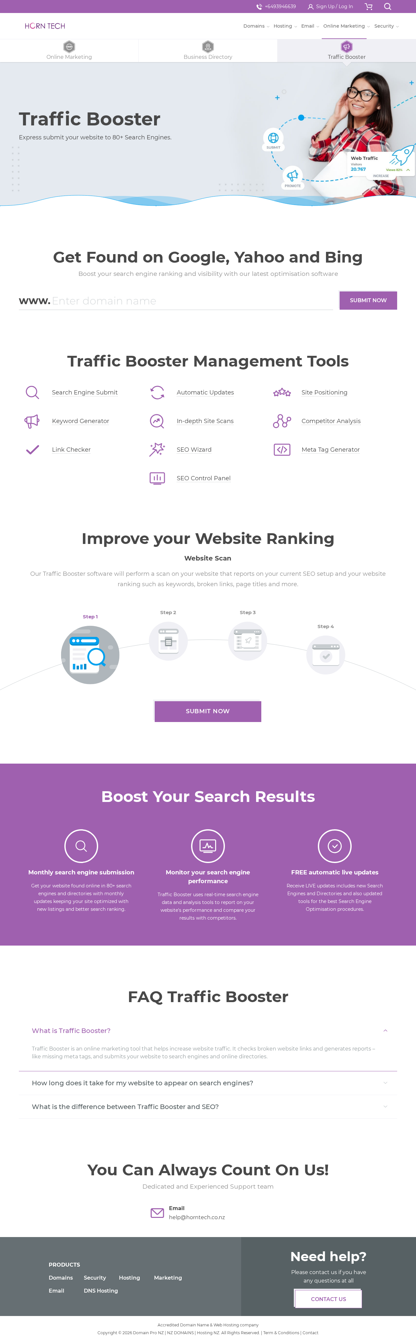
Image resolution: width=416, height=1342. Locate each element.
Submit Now (368, 300)
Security (95, 1278)
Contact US (328, 1299)
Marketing (168, 1278)
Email (56, 1291)
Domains (61, 1278)
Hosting (129, 1278)
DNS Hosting (101, 1291)
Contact (310, 1332)
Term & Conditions (281, 1332)
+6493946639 (280, 6)
